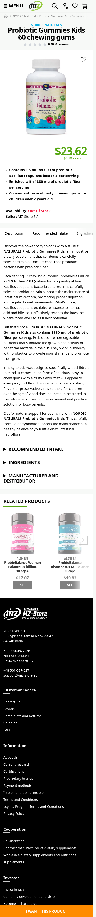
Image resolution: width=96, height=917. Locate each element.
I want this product (46, 911)
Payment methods (17, 785)
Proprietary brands (18, 778)
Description (14, 233)
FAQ (6, 730)
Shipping (10, 723)
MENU (12, 5)
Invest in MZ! (13, 889)
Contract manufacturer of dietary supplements (40, 848)
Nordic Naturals (46, 25)
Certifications (13, 771)
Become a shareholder (21, 903)
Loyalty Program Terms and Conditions (33, 806)
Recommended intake (50, 233)
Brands (9, 709)
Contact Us (11, 702)
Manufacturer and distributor (31, 478)
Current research (16, 764)
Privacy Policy (13, 813)
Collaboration (13, 841)
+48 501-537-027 (16, 670)
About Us (10, 757)
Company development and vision (30, 896)
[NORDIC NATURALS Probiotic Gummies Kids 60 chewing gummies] (46, 96)
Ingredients (24, 462)
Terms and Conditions (20, 799)
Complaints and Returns (22, 716)
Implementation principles (24, 792)
